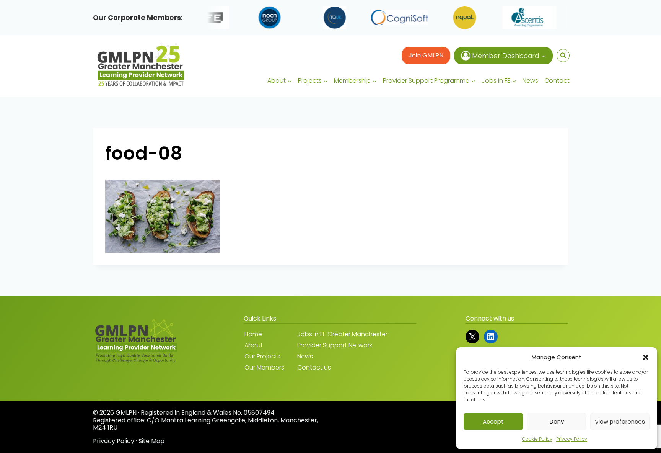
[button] (646, 357)
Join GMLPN (426, 55)
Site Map (151, 441)
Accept (493, 421)
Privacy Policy (571, 439)
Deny (557, 421)
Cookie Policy (537, 439)
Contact (557, 80)
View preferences (620, 421)
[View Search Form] (563, 55)
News (530, 80)
